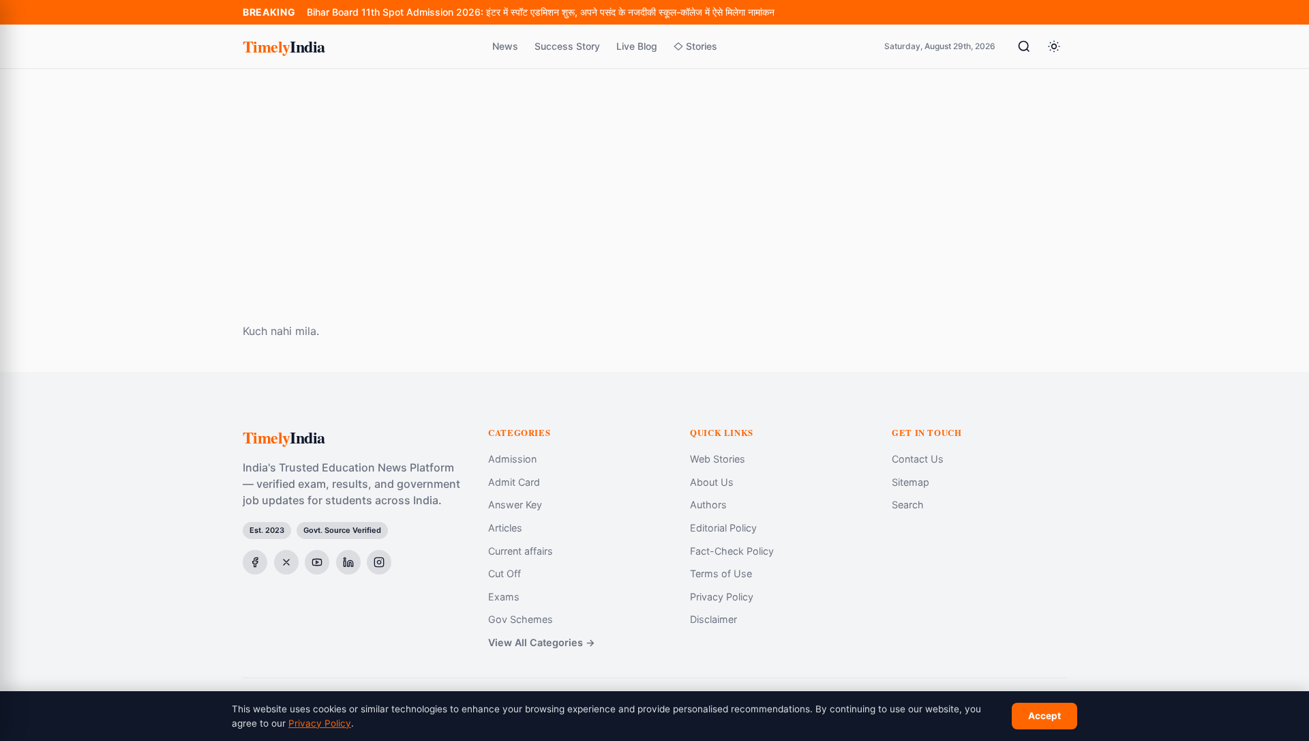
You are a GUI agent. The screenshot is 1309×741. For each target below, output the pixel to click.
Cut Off (504, 573)
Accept (1044, 715)
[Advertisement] (654, 171)
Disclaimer (713, 619)
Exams (504, 596)
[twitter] (286, 562)
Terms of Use (721, 573)
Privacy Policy (721, 596)
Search (908, 504)
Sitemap (910, 482)
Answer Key (515, 504)
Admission (512, 459)
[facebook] (255, 562)
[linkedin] (348, 562)
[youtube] (317, 562)
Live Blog (636, 46)
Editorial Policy (723, 528)
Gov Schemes (520, 619)
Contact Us (918, 459)
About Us (712, 482)
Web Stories (717, 459)
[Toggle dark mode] (1054, 46)
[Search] (1024, 46)
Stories (701, 46)
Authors (708, 504)
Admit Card (514, 482)
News (505, 46)
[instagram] (379, 562)
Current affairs (520, 551)
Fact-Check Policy (732, 551)
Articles (505, 528)
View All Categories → (541, 642)
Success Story (567, 46)
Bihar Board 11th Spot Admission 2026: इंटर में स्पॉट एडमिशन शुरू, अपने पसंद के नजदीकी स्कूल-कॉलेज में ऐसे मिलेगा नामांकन (540, 12)
